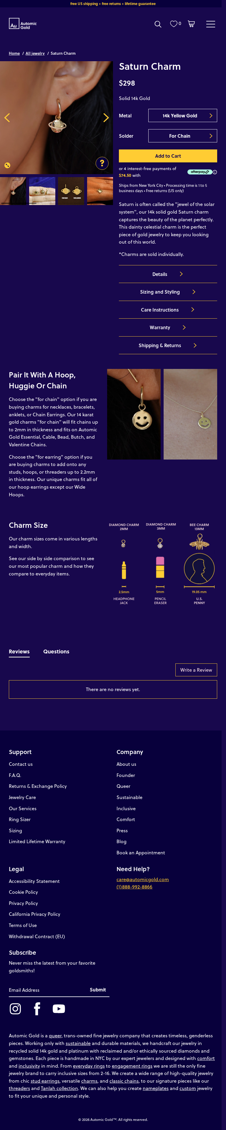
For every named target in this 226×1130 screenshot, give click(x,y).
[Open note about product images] (102, 163)
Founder (126, 775)
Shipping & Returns (160, 345)
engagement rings (132, 1065)
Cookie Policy (23, 891)
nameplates (156, 1088)
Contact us (21, 763)
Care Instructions (160, 309)
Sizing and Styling (160, 291)
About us (126, 763)
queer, (56, 1035)
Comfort (126, 819)
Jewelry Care (22, 797)
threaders (19, 1088)
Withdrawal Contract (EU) (37, 936)
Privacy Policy (23, 903)
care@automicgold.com (143, 879)
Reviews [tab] (19, 651)
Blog (122, 841)
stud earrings (45, 1080)
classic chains (124, 1080)
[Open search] (158, 24)
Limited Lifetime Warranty (37, 841)
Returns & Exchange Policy (38, 786)
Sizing (15, 830)
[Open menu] (210, 23)
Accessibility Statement (34, 881)
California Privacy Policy (34, 914)
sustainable (78, 1043)
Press (122, 830)
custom (188, 1088)
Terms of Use (23, 925)
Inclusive (126, 808)
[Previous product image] (7, 117)
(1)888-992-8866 (134, 886)
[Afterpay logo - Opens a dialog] (198, 172)
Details (159, 274)
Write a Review (196, 669)
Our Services (22, 808)
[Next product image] (106, 117)
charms (89, 1080)
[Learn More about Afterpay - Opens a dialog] (214, 172)
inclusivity (29, 1065)
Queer (123, 786)
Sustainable (129, 797)
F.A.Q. (15, 775)
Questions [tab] (56, 651)
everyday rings (89, 1065)
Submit (98, 989)
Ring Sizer (20, 819)
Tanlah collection (59, 1088)
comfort (206, 1058)
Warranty (160, 327)
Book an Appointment (141, 852)
